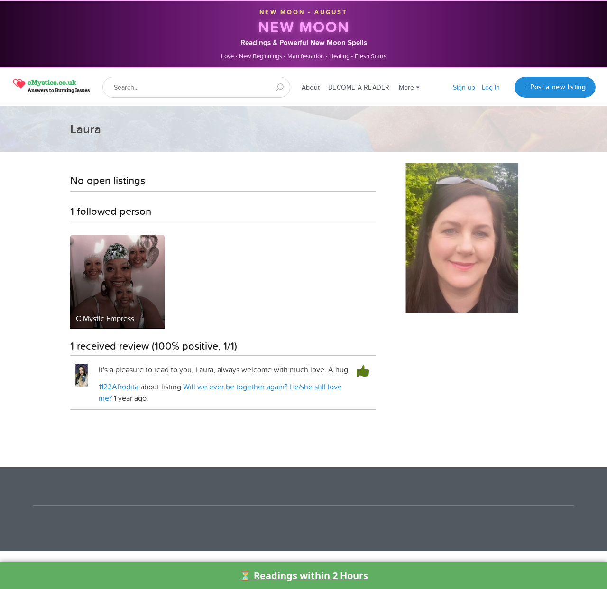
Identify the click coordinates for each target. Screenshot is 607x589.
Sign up (464, 87)
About (311, 87)
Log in (491, 87)
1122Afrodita (118, 386)
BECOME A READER (358, 87)
